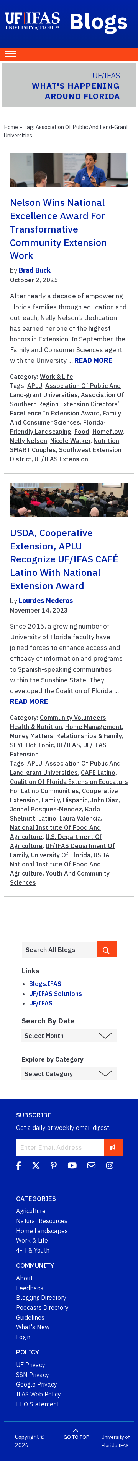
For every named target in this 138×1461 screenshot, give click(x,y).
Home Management (93, 726)
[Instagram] (109, 1167)
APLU (34, 385)
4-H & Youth (32, 1250)
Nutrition (106, 440)
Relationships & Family (89, 736)
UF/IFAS (68, 745)
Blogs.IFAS (45, 983)
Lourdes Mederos (46, 600)
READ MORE (93, 360)
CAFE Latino (98, 772)
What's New (32, 1327)
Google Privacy (36, 1384)
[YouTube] (72, 1167)
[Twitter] (36, 1167)
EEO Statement (37, 1404)
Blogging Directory (41, 1297)
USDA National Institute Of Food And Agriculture (60, 864)
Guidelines (30, 1317)
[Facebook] (18, 1167)
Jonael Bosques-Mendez (46, 809)
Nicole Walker (70, 440)
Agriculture (31, 1211)
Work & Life (56, 376)
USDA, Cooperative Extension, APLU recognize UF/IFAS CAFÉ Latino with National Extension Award (64, 559)
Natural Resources (41, 1221)
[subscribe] (112, 1147)
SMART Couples (33, 450)
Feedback (30, 1288)
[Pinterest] (54, 1167)
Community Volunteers (73, 717)
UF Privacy (30, 1365)
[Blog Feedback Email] (91, 1167)
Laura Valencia (80, 818)
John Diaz (104, 800)
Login (23, 1337)
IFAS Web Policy (38, 1394)
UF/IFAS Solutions (55, 993)
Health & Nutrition (36, 726)
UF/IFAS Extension (61, 459)
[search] (107, 949)
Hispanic (75, 800)
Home (11, 127)
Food (81, 431)
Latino (47, 818)
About (24, 1278)
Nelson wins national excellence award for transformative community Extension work (58, 229)
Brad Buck (35, 270)
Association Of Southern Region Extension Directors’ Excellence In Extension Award (67, 404)
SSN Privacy (32, 1375)
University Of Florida (60, 855)
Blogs (98, 20)
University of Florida (116, 1441)
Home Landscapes (42, 1231)
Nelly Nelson (28, 440)
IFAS (123, 1445)
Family (51, 800)
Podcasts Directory (42, 1307)
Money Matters (31, 736)
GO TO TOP (76, 1437)
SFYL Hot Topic (32, 745)
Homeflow (107, 431)
